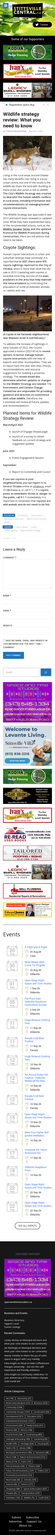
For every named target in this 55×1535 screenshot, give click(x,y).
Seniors (27, 1484)
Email (7, 610)
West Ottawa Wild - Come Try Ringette (35, 963)
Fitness (26, 1430)
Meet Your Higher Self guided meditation (37, 1134)
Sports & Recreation (35, 1488)
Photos (34, 1466)
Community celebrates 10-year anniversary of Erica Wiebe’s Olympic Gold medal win (26, 1378)
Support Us (34, 1521)
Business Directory (14, 1320)
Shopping (13, 1488)
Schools (30, 1479)
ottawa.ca (38, 486)
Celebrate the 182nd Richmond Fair (36, 1151)
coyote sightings (11, 530)
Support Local (11, 1323)
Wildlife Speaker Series (16, 229)
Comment (9, 557)
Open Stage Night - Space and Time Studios (38, 981)
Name (7, 595)
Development (14, 1416)
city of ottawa (22, 527)
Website (7, 625)
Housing (43, 1443)
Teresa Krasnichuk (16, 131)
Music (11, 1457)
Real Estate (13, 1479)
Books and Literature (18, 1403)
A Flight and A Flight (36, 947)
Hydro (10, 1448)
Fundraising (34, 1434)
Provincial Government (19, 1475)
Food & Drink (14, 1434)
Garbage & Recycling (18, 1439)
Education (34, 1416)
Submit (16, 1517)
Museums (42, 1452)
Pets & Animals (15, 1466)
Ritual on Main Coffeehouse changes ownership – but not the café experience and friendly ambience (26, 1366)
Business (40, 1403)
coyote (34, 527)
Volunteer (13, 1497)
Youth (43, 1497)
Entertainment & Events (19, 1421)
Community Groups (18, 1411)
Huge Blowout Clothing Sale (37, 1021)
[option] (29, 105)
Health (11, 1443)
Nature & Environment (36, 519)
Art (9, 1398)
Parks (26, 1461)
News (11, 1461)
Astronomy (24, 1398)
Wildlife (7, 522)
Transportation (30, 1493)
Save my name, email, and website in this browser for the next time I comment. (25, 644)
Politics (43, 1470)
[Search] (46, 672)
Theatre (11, 1493)
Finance (11, 1430)
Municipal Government (13, 519)
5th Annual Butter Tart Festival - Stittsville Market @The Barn (36, 1078)
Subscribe (32, 1517)
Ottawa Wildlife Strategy (30, 530)
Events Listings (12, 1326)
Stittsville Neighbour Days (36, 1168)
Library (24, 1448)
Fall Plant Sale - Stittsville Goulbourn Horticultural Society (36, 1002)
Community (23, 515)
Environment (36, 515)
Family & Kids (34, 1425)
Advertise (15, 1521)
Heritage (27, 1443)
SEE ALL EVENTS (27, 1225)
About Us (25, 1525)
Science (11, 1484)
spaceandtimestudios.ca (18, 1301)
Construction (41, 1411)
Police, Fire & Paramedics (20, 1470)
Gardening (40, 1439)
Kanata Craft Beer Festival (34, 1039)
